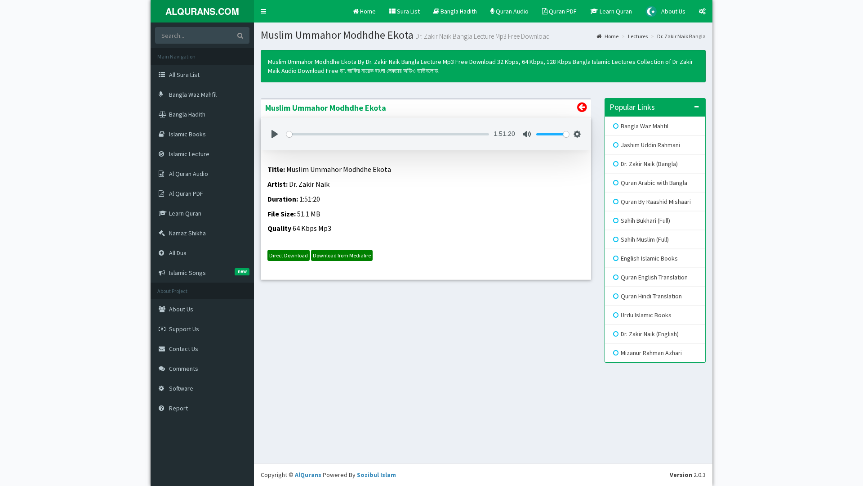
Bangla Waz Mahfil (644, 126)
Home (611, 36)
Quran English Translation (654, 277)
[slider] (387, 134)
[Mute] (527, 134)
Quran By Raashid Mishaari (656, 202)
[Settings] (577, 134)
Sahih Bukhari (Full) (645, 220)
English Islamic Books (649, 258)
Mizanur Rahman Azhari (651, 353)
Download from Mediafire (342, 255)
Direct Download (288, 255)
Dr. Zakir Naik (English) (650, 334)
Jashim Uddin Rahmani (650, 145)
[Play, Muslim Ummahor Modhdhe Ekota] (274, 134)
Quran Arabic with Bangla (654, 183)
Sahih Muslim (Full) (645, 239)
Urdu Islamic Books (646, 315)
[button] (263, 11)
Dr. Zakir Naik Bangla (681, 36)
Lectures (638, 36)
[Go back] (582, 109)
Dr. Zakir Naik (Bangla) (649, 164)
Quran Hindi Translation (651, 296)
